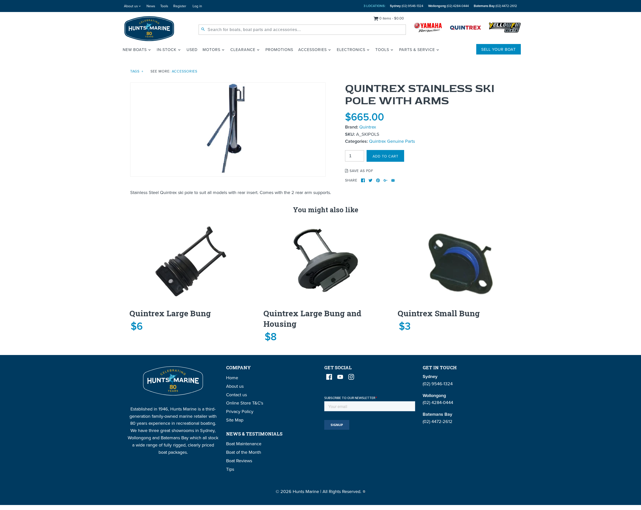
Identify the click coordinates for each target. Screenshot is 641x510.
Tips (230, 469)
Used (192, 49)
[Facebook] (329, 377)
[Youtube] (340, 377)
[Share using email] (393, 180)
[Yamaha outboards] (428, 28)
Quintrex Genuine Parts (392, 141)
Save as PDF (360, 170)
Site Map (234, 420)
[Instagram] (351, 377)
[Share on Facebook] (363, 180)
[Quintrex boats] (465, 28)
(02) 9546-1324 (406, 6)
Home (232, 377)
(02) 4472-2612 (495, 6)
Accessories (312, 49)
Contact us (236, 395)
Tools (164, 6)
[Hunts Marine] (149, 28)
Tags (136, 71)
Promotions (279, 49)
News (150, 6)
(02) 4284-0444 (448, 6)
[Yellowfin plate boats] (505, 28)
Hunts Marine (306, 491)
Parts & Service (417, 49)
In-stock (167, 49)
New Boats (135, 49)
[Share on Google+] (385, 180)
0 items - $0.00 (391, 18)
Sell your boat (498, 49)
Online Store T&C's (244, 403)
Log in (197, 6)
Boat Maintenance (243, 443)
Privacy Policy (239, 411)
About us (131, 6)
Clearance (242, 49)
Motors (211, 49)
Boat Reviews (239, 461)
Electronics (351, 49)
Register (179, 6)
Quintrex (367, 127)
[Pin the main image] (378, 180)
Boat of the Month (243, 452)
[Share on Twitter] (370, 180)
